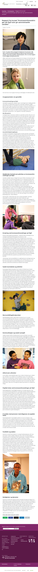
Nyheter (13, 542)
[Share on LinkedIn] (21, 518)
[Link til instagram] (32, 541)
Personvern (28, 564)
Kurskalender (14, 541)
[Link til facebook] (31, 540)
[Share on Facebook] (10, 518)
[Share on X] (16, 518)
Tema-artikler (14, 539)
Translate (25, 4)
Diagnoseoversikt (15, 537)
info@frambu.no (5, 546)
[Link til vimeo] (29, 541)
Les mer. (31, 570)
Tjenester (13, 536)
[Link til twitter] (29, 540)
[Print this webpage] (27, 518)
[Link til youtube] (34, 540)
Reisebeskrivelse (24, 541)
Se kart (22, 539)
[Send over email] (5, 518)
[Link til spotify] (34, 541)
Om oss (12, 544)
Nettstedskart (4, 564)
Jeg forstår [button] (23, 570)
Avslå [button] (28, 570)
